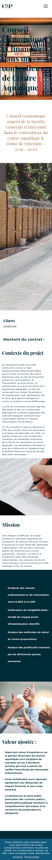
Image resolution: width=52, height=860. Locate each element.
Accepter (18, 857)
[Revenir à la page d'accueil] (7, 6)
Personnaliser (31, 857)
